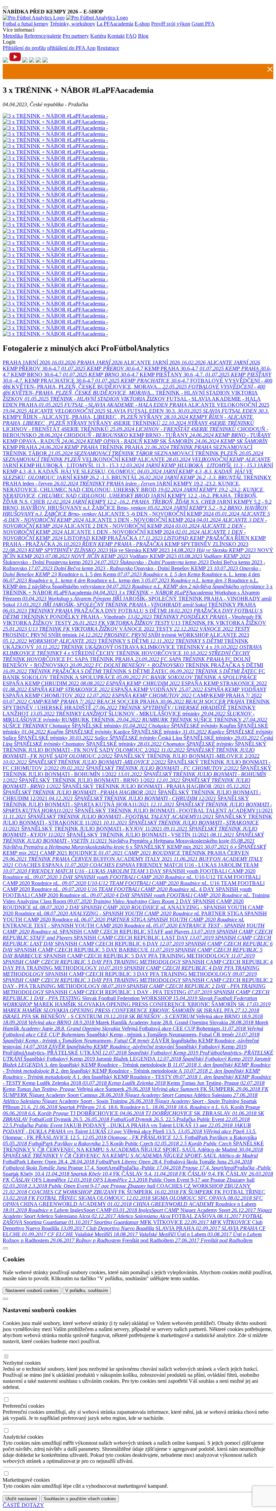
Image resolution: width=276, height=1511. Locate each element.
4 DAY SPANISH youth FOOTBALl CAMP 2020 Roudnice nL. (127, 892)
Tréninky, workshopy (72, 24)
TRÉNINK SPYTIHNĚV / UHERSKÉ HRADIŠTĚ (136, 704)
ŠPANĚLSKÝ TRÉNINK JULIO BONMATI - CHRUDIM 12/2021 (132, 795)
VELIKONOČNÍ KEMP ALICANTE (176, 459)
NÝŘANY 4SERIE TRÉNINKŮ (171, 423)
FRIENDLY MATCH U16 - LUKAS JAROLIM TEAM (130, 868)
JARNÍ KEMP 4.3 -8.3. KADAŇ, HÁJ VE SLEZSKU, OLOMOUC (138, 471)
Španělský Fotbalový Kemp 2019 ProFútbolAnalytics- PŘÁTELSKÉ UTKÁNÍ (138, 1053)
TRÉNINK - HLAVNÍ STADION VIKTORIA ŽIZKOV (130, 396)
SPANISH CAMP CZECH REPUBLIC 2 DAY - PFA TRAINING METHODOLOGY (138, 986)
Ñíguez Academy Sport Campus (111, 1095)
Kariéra (98, 36)
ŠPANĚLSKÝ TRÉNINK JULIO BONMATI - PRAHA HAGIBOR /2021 (127, 789)
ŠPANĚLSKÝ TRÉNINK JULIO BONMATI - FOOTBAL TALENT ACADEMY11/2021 (138, 813)
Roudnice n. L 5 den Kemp (129, 574)
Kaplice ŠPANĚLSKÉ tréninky (193, 732)
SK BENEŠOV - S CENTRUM (113, 1016)
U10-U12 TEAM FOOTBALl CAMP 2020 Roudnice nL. (132, 880)
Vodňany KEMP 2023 (189, 556)
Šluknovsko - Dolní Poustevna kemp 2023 (106, 562)
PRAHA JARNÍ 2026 (63, 362)
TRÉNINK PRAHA (156, 447)
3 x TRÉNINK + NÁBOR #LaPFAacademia (138, 589)
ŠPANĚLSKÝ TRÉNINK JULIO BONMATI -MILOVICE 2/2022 (131, 759)
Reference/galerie (42, 36)
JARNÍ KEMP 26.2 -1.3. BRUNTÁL (149, 477)
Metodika (13, 36)
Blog (143, 36)
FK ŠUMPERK (165, 1192)
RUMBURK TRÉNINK (127, 720)
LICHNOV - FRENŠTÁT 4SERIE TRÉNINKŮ (119, 429)
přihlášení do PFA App (71, 48)
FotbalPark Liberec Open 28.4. (83, 1162)
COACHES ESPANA (75, 865)
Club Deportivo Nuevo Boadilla (133, 1225)
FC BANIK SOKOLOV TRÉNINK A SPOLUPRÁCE (134, 674)
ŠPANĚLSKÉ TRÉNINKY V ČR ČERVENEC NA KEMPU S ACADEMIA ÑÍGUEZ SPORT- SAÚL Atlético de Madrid (133, 1149)
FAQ (131, 36)
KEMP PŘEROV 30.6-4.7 (73, 368)
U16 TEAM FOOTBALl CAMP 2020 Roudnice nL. (134, 886)
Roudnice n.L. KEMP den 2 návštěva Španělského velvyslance (134, 583)
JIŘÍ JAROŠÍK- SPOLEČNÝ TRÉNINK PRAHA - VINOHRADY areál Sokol (137, 601)
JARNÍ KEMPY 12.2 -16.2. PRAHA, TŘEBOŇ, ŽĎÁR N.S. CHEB (130, 499)
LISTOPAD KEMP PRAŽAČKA (148, 538)
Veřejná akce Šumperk (138, 1089)
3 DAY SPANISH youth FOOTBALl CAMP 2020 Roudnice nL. (129, 874)
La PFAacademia (115, 24)
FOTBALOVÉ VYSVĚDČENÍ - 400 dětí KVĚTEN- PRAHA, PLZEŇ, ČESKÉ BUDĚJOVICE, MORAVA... (137, 387)
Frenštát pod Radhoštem (187, 1240)
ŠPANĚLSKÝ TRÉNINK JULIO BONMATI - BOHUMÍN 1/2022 (137, 774)
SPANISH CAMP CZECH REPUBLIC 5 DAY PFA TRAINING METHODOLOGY (129, 959)
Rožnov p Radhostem (62, 1240)
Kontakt (116, 36)
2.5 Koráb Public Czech (167, 1143)
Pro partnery (76, 36)
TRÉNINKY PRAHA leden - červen (137, 480)
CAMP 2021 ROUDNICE (110, 853)
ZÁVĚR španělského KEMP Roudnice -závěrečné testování (131, 1043)
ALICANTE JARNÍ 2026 (192, 362)
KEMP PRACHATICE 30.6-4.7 (107, 380)
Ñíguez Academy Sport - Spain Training (140, 1101)
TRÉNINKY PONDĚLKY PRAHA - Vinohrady (137, 617)
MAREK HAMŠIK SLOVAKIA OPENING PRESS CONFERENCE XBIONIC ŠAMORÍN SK (137, 1007)
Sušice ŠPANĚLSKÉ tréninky (80, 738)
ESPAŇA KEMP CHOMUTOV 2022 (97, 695)
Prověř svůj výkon (170, 24)
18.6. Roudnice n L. (164, 1107)
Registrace (108, 48)
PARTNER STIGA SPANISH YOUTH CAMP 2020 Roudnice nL (135, 916)
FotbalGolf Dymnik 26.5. (96, 1119)
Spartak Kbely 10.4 (57, 1174)
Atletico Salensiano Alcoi (103, 1216)
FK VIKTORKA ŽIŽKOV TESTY (132, 620)
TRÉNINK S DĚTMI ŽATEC (180, 671)
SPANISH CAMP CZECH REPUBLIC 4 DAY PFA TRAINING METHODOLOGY (138, 968)
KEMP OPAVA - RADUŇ (72, 441)
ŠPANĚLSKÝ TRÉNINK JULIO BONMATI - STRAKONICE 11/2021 (137, 823)
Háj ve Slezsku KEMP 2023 (182, 550)
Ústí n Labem (219, 1234)
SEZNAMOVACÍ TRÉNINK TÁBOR (127, 450)
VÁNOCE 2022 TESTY (184, 629)
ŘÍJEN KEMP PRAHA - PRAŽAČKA (134, 541)
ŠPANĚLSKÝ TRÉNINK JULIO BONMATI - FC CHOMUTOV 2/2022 (136, 765)
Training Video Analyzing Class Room (136, 898)
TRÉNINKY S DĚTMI (160, 641)
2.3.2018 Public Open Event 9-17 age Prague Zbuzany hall (128, 1183)
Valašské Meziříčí (125, 1234)
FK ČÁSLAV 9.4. (164, 1174)
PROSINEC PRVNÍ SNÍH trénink (89, 635)
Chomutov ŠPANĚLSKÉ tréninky (148, 744)
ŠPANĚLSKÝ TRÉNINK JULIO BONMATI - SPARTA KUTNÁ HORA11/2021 (137, 804)
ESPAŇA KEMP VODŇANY (188, 689)
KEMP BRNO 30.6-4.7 (74, 374)
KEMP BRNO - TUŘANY (200, 435)
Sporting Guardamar (81, 1222)
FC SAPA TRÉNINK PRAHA (145, 659)
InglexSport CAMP (124, 1210)
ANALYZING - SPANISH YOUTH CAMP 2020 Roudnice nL (133, 910)
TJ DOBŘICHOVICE (131, 1113)
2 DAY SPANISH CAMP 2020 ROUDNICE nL (123, 904)
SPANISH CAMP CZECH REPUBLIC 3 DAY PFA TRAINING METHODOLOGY (130, 977)
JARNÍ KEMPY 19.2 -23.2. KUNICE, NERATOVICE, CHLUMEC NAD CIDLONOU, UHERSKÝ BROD (134, 490)
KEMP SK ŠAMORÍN (206, 441)
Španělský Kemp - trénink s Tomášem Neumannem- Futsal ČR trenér (131, 1037)
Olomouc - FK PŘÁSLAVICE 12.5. (93, 1137)
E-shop (142, 24)
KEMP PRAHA (50, 447)
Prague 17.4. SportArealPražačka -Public (169, 1168)
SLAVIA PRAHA (206, 1228)
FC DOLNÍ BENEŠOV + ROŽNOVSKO (126, 662)
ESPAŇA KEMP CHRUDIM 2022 (91, 683)
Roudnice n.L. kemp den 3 (157, 580)
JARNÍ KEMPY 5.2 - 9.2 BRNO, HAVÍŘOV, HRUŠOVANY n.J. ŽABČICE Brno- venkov (137, 508)
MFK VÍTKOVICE (195, 1222)
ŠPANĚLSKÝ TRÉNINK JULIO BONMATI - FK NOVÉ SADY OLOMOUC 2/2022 (135, 750)
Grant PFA (203, 24)
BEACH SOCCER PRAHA (170, 701)
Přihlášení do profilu (24, 48)
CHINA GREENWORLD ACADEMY (117, 1204)
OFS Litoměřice (80, 1180)
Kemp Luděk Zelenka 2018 (94, 1083)
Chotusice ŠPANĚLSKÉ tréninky (134, 726)
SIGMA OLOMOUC (137, 1198)
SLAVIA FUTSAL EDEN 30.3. (188, 411)
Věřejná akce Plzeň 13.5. (189, 1131)
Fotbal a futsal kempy (25, 24)
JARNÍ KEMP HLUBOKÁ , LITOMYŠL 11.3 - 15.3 (129, 465)
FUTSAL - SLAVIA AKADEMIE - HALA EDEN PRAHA (132, 402)
